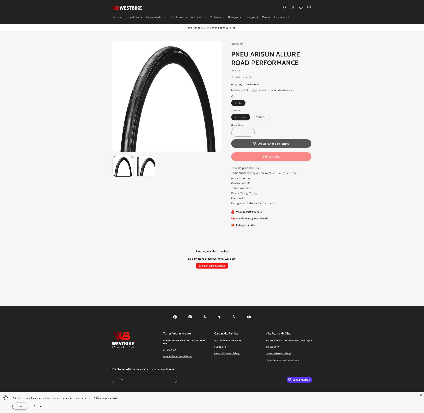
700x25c (242, 117)
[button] (135, 17)
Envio (254, 90)
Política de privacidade (106, 398)
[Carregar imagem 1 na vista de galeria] (123, 166)
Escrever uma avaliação (212, 265)
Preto (240, 103)
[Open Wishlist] (301, 7)
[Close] (420, 395)
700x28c (263, 117)
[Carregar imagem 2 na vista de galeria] (145, 166)
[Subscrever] (173, 379)
